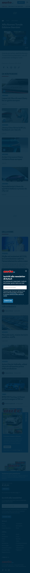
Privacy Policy (13, 292)
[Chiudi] (26, 271)
